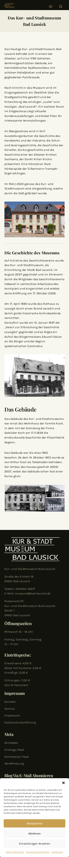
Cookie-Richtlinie (15, 852)
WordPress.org (14, 763)
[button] (63, 783)
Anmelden (11, 742)
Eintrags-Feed (14, 749)
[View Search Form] (60, 5)
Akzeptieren (34, 823)
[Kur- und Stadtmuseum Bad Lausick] (9, 5)
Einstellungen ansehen (34, 843)
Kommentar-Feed (16, 756)
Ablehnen (34, 833)
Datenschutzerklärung (38, 852)
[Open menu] (50, 5)
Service (9, 708)
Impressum (57, 852)
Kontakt (10, 701)
